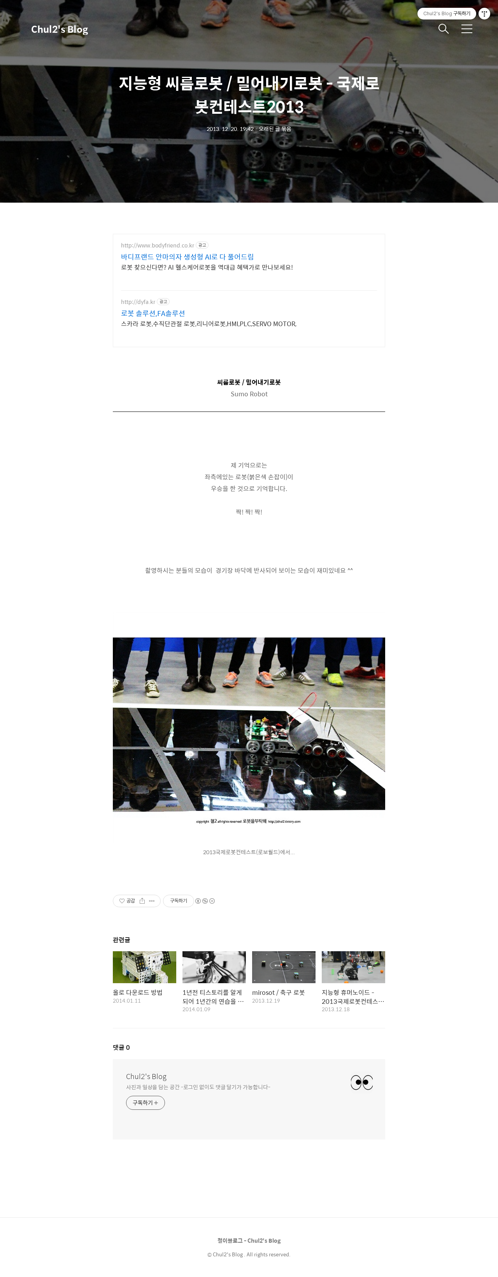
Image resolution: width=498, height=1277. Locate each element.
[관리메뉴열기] (484, 13)
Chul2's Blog (59, 29)
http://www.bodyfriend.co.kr (157, 245)
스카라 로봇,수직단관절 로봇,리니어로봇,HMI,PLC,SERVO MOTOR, (208, 323)
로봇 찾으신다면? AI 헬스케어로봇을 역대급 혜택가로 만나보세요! (207, 267)
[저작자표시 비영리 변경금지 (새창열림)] (204, 901)
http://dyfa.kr (138, 301)
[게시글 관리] (152, 901)
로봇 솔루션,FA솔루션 (153, 313)
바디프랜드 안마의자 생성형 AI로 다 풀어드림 (187, 256)
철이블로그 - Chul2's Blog (249, 1240)
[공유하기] (142, 901)
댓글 (121, 1047)
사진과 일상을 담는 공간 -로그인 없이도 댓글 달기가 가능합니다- (198, 1087)
